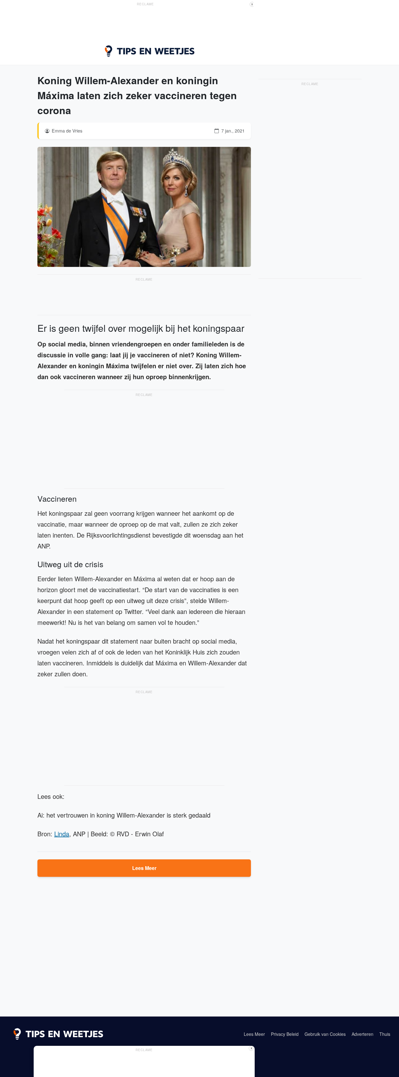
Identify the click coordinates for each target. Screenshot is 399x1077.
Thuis (384, 1034)
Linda (61, 833)
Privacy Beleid (285, 1034)
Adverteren (362, 1034)
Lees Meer (144, 868)
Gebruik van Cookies (325, 1034)
